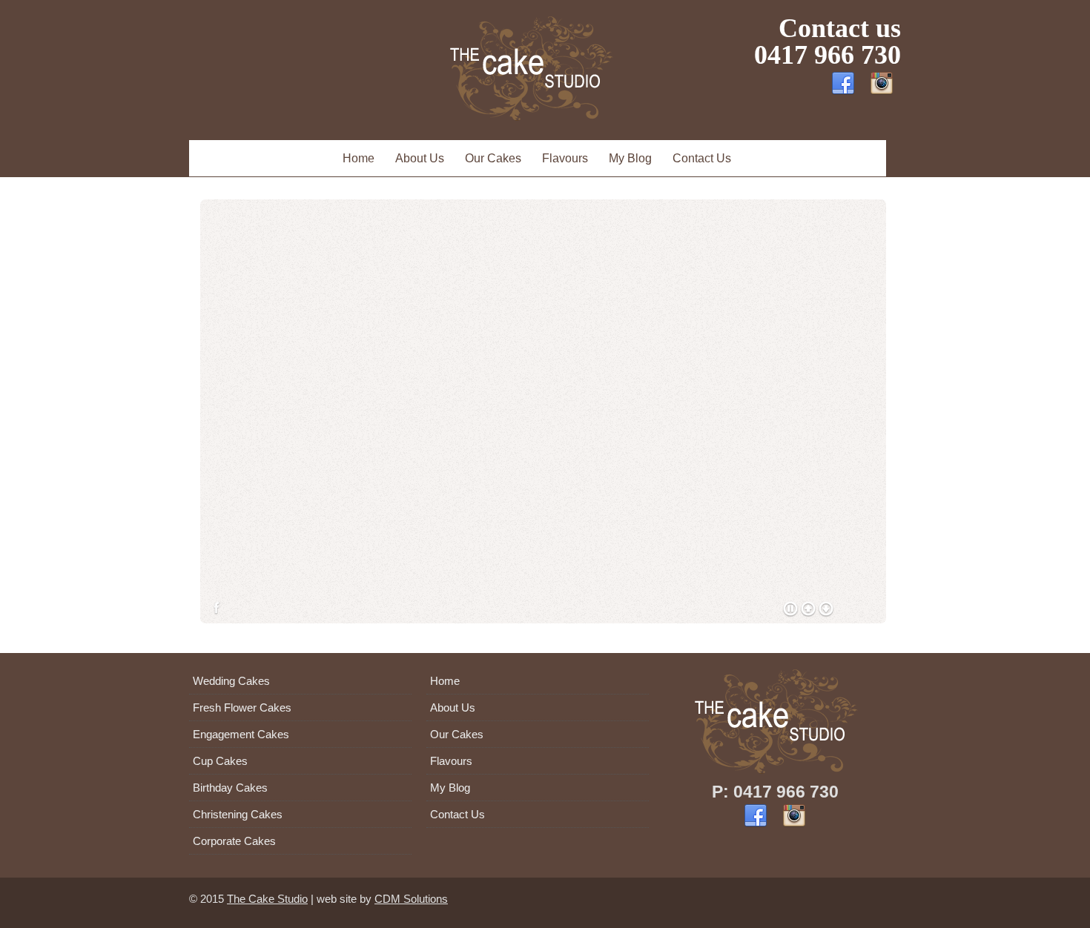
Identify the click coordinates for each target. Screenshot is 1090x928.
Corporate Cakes (234, 841)
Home (358, 158)
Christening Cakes (238, 814)
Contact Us (702, 158)
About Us (419, 158)
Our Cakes (493, 158)
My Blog (630, 158)
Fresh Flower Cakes (242, 707)
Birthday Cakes (230, 787)
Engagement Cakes (241, 734)
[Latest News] (755, 825)
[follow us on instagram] (881, 90)
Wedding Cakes (231, 681)
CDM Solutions (411, 898)
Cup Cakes (220, 761)
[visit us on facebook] (843, 90)
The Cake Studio (267, 898)
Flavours (565, 158)
